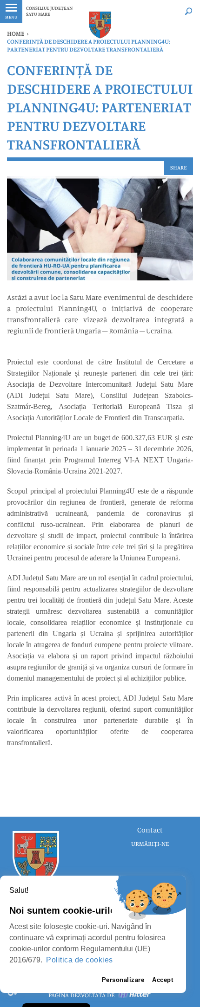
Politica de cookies (79, 960)
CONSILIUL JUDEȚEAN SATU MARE (49, 11)
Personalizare (123, 979)
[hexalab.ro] (135, 995)
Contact (150, 829)
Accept (162, 979)
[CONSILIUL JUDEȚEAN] (100, 25)
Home (15, 33)
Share (178, 167)
